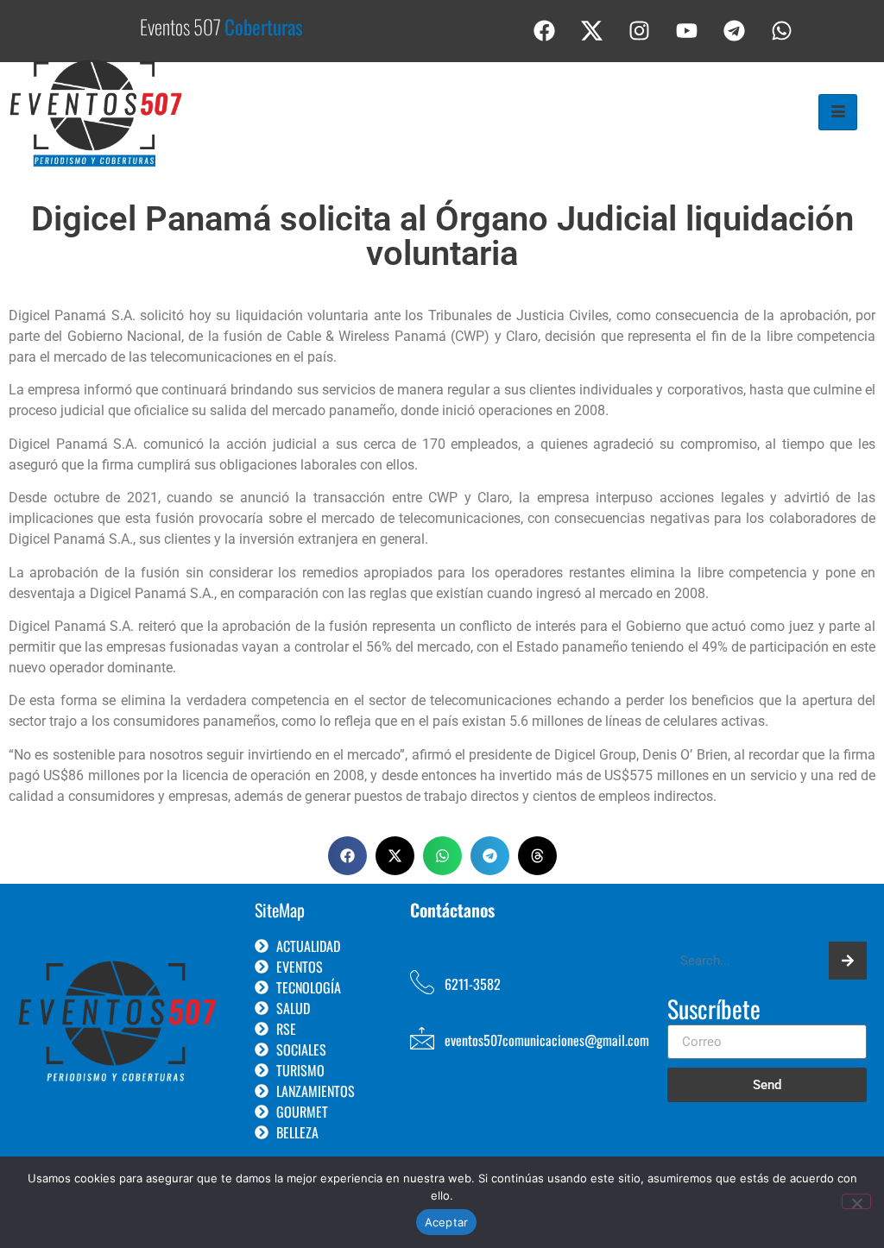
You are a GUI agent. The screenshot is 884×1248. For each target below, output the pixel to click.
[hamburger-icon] (837, 112)
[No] (856, 1201)
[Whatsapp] (782, 30)
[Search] (848, 961)
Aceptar (447, 1222)
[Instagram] (639, 30)
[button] (347, 855)
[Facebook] (544, 30)
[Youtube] (687, 30)
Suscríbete (714, 1010)
